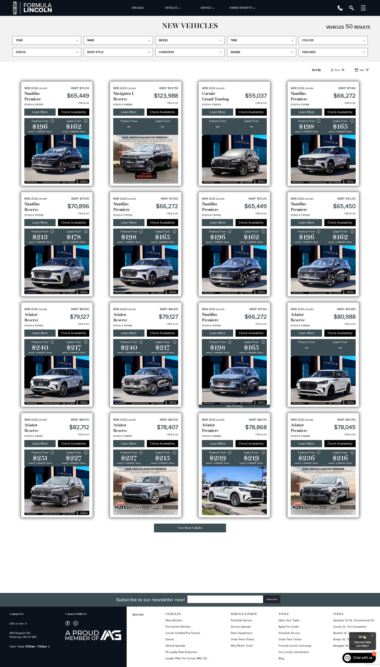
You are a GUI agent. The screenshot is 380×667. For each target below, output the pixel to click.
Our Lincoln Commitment (293, 652)
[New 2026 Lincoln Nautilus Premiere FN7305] (234, 380)
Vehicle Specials (175, 645)
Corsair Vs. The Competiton (350, 626)
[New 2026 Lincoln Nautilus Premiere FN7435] (234, 269)
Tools (283, 614)
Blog (281, 658)
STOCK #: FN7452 (33, 325)
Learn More (40, 112)
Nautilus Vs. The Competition (350, 633)
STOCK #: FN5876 (300, 325)
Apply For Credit (288, 626)
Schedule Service (241, 620)
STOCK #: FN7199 (300, 104)
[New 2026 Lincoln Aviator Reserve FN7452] (56, 380)
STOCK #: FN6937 (122, 436)
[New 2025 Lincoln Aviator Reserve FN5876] (323, 380)
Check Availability (73, 112)
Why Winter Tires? (242, 645)
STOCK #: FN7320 (122, 215)
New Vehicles (173, 620)
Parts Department (241, 633)
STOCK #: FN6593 (122, 104)
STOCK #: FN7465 (122, 325)
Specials (138, 8)
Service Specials (241, 626)
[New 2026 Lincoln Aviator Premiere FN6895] (323, 490)
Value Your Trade (288, 620)
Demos (169, 639)
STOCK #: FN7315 (33, 104)
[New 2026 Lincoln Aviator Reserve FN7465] (145, 380)
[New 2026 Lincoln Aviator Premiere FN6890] (234, 490)
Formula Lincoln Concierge (294, 645)
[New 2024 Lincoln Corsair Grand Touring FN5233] (234, 159)
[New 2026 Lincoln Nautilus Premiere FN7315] (56, 159)
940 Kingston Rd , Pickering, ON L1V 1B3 (23, 635)
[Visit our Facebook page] (67, 623)
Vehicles (171, 8)
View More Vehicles (190, 528)
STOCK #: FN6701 (33, 436)
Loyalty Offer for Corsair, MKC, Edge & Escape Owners (187, 658)
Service (206, 8)
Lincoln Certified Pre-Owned (182, 633)
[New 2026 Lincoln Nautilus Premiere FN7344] (323, 269)
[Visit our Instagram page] (74, 623)
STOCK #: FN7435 (211, 215)
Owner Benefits (240, 8)
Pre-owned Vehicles (177, 626)
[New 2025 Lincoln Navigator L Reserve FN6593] (145, 159)
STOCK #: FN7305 (211, 325)
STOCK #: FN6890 (211, 436)
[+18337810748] (340, 8)
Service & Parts (244, 614)
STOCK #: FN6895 (300, 436)
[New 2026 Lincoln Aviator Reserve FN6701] (56, 490)
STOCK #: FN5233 (211, 104)
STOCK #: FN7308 (33, 215)
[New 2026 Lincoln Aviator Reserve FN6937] (145, 490)
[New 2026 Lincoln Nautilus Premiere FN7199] (323, 159)
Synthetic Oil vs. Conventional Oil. (353, 620)
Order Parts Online (242, 639)
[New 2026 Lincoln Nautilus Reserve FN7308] (56, 269)
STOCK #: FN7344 (300, 215)
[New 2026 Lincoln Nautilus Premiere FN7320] (145, 269)
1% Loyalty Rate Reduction (181, 652)
